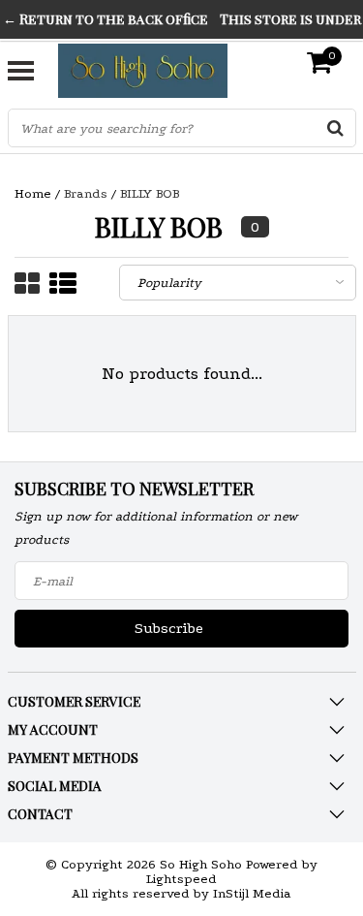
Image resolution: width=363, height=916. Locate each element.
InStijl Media (252, 893)
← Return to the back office (105, 19)
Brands (85, 193)
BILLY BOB (149, 193)
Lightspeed (181, 878)
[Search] (335, 128)
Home (33, 193)
